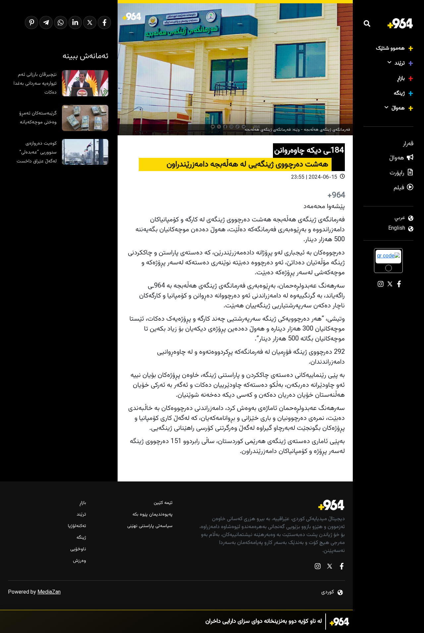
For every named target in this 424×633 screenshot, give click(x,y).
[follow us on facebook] (341, 567)
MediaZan (49, 592)
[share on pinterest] (31, 22)
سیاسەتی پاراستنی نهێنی (149, 526)
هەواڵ (398, 108)
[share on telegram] (46, 22)
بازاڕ (401, 78)
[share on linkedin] (75, 22)
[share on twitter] (89, 22)
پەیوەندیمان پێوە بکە (152, 514)
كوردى (327, 592)
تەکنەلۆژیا (77, 526)
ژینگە (399, 93)
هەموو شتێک (390, 48)
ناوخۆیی (78, 549)
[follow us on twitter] (329, 567)
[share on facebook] (104, 22)
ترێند (400, 63)
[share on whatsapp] (60, 22)
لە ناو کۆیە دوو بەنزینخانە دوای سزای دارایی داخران (263, 621)
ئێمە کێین (163, 503)
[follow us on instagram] (317, 567)
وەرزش (79, 561)
